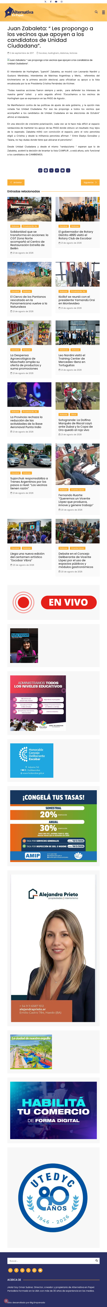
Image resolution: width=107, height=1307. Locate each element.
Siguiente (88, 182)
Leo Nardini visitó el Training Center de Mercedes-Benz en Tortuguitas (72, 360)
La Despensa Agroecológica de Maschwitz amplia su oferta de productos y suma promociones (25, 361)
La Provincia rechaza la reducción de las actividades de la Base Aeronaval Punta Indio (26, 422)
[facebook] (51, 2)
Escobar (43, 53)
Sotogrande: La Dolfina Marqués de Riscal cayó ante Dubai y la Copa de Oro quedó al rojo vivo (76, 425)
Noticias (73, 53)
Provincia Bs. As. (30, 226)
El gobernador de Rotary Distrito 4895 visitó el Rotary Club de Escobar (76, 235)
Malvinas (64, 53)
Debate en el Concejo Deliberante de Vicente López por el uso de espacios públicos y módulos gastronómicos (76, 560)
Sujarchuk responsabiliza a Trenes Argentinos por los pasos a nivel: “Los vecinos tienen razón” (29, 483)
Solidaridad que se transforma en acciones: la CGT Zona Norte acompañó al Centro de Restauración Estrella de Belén (29, 240)
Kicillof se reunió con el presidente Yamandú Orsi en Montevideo (77, 300)
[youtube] (56, 2)
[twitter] (45, 2)
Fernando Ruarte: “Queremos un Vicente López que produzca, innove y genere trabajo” (76, 500)
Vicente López (77, 489)
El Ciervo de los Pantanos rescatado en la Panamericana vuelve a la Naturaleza (28, 302)
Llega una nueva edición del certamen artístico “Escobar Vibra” (27, 557)
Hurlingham (53, 53)
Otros (73, 414)
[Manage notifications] (6, 1301)
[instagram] (62, 2)
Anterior (18, 182)
